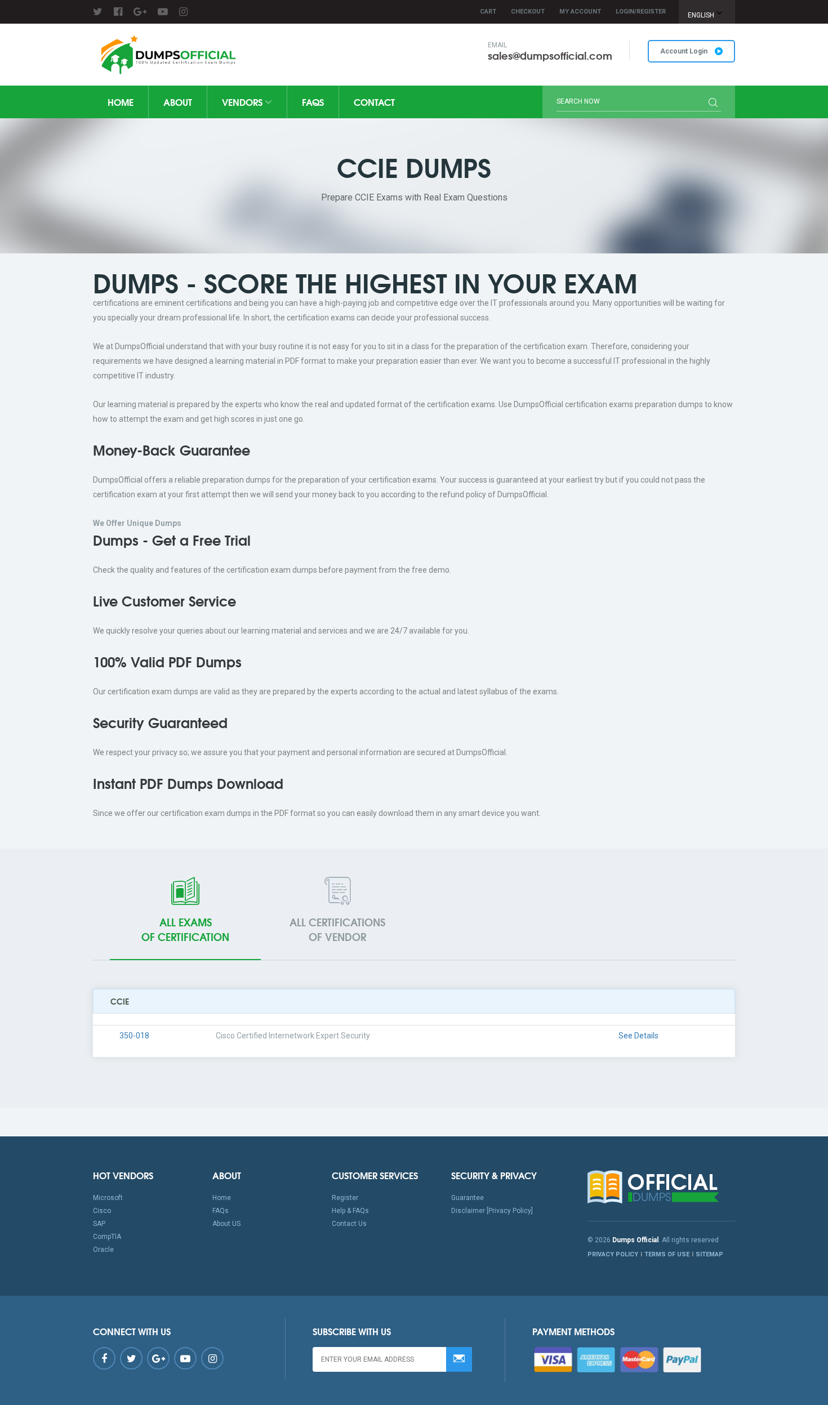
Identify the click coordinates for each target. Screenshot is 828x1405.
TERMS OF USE (666, 1254)
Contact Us (349, 1224)
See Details (638, 1035)
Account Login (684, 51)
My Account (580, 11)
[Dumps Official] (167, 54)
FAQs (313, 102)
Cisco (102, 1211)
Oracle (103, 1250)
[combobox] (707, 12)
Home (120, 102)
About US (226, 1224)
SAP (99, 1224)
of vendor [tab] (337, 929)
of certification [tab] (185, 929)
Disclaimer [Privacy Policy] (492, 1211)
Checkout (528, 11)
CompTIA (107, 1237)
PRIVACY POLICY (612, 1254)
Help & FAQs (350, 1211)
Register (345, 1198)
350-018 (134, 1035)
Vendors (243, 102)
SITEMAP (709, 1254)
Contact (374, 102)
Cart (488, 11)
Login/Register (641, 11)
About (177, 102)
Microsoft (108, 1198)
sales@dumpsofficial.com (550, 55)
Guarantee (467, 1198)
